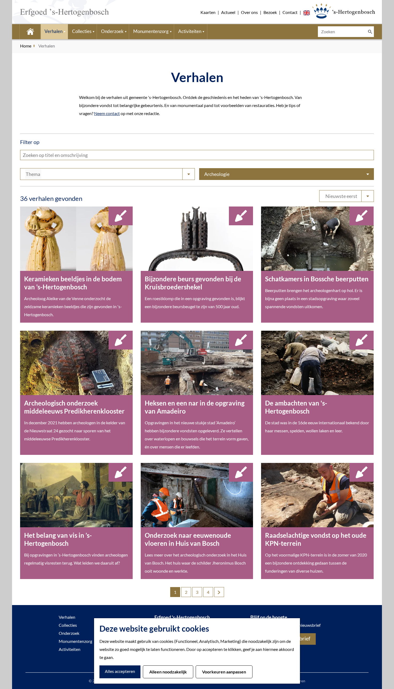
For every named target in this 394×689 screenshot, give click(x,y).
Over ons (249, 12)
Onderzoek (69, 633)
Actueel (228, 12)
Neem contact (107, 113)
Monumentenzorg (75, 641)
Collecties (68, 625)
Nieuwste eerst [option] (341, 196)
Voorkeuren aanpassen (224, 671)
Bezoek (270, 12)
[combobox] (107, 174)
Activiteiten (69, 649)
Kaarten (207, 12)
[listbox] (346, 196)
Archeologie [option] (216, 174)
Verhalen (67, 617)
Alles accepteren (120, 671)
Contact (290, 12)
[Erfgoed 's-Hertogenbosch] (343, 11)
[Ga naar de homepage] (56, 12)
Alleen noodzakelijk (168, 671)
